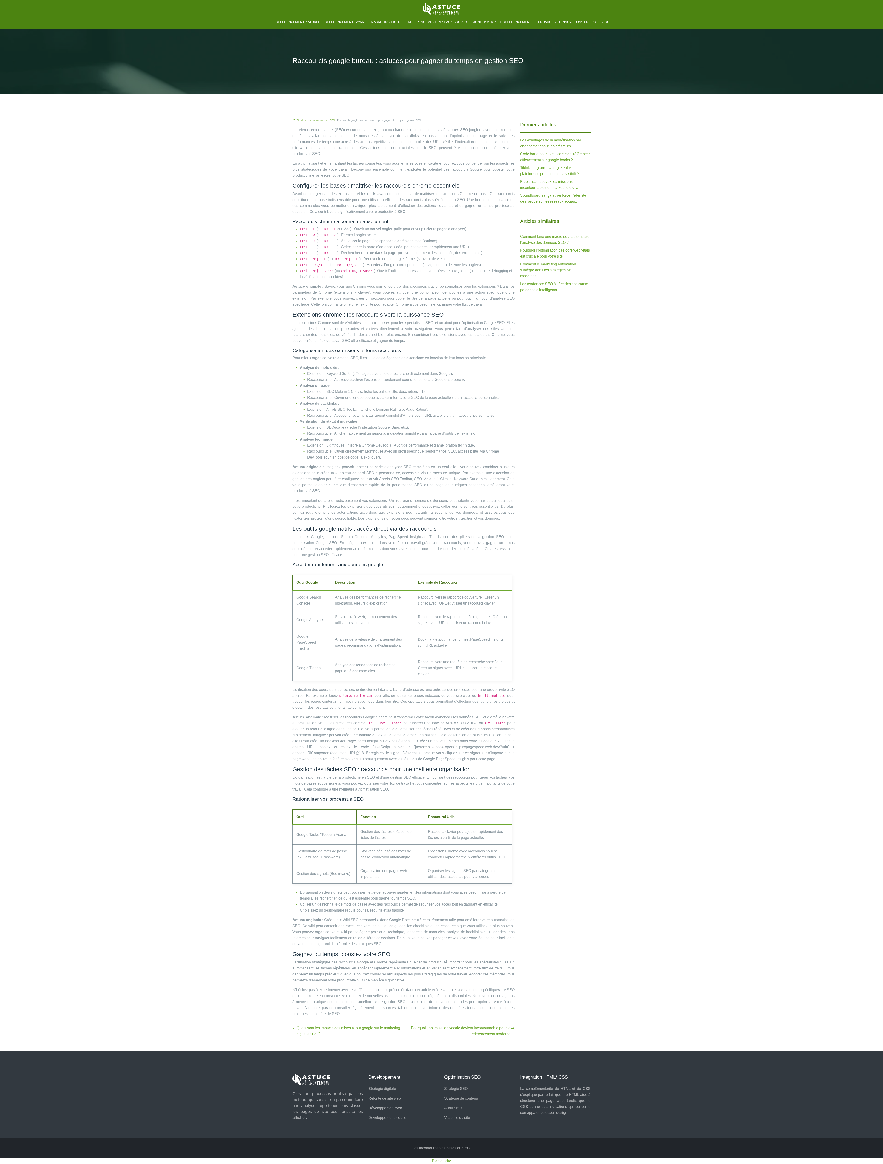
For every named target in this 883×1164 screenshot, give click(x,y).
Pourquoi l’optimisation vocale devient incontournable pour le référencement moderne (460, 1031)
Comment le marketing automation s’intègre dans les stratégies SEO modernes (548, 270)
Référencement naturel (298, 22)
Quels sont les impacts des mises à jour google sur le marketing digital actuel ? (348, 1031)
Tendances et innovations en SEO (566, 22)
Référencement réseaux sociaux (438, 22)
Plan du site (441, 1161)
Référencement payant (345, 22)
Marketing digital (387, 22)
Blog (605, 22)
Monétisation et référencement (501, 22)
